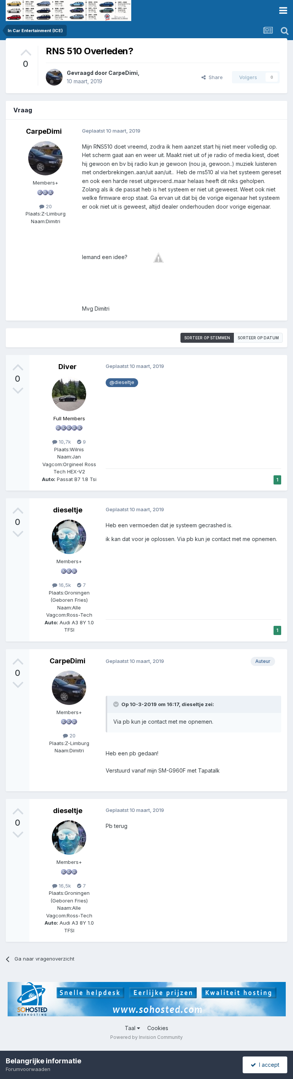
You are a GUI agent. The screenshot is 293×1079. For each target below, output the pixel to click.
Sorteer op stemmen (207, 337)
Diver (67, 367)
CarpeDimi (123, 73)
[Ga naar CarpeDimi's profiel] (54, 77)
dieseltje (67, 510)
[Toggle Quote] (116, 704)
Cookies (157, 1028)
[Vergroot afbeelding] (158, 257)
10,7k (64, 442)
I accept (267, 1064)
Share (214, 77)
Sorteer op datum (258, 337)
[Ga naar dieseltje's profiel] (69, 537)
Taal (131, 1028)
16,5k (64, 585)
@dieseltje (121, 382)
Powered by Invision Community (146, 1037)
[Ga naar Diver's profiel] (69, 394)
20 (48, 206)
